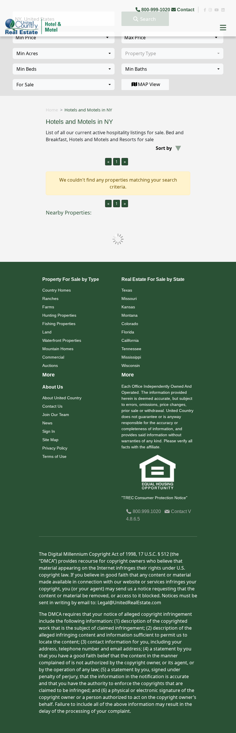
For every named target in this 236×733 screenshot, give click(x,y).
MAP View (149, 84)
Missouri (129, 298)
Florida (127, 332)
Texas (126, 290)
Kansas (128, 307)
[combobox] (64, 53)
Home (52, 110)
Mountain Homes (57, 348)
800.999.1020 (146, 511)
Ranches (50, 298)
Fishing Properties (58, 323)
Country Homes (56, 290)
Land (47, 332)
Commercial (53, 357)
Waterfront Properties (61, 340)
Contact (185, 9)
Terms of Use (54, 456)
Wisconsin (130, 365)
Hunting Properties (59, 315)
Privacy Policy (54, 448)
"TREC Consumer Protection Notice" (154, 497)
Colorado (129, 323)
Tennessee (131, 348)
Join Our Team (55, 414)
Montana (129, 315)
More (48, 375)
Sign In (48, 431)
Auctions (50, 365)
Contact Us (52, 406)
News (47, 423)
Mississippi (131, 357)
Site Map (50, 439)
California (130, 340)
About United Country (61, 398)
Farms (48, 307)
